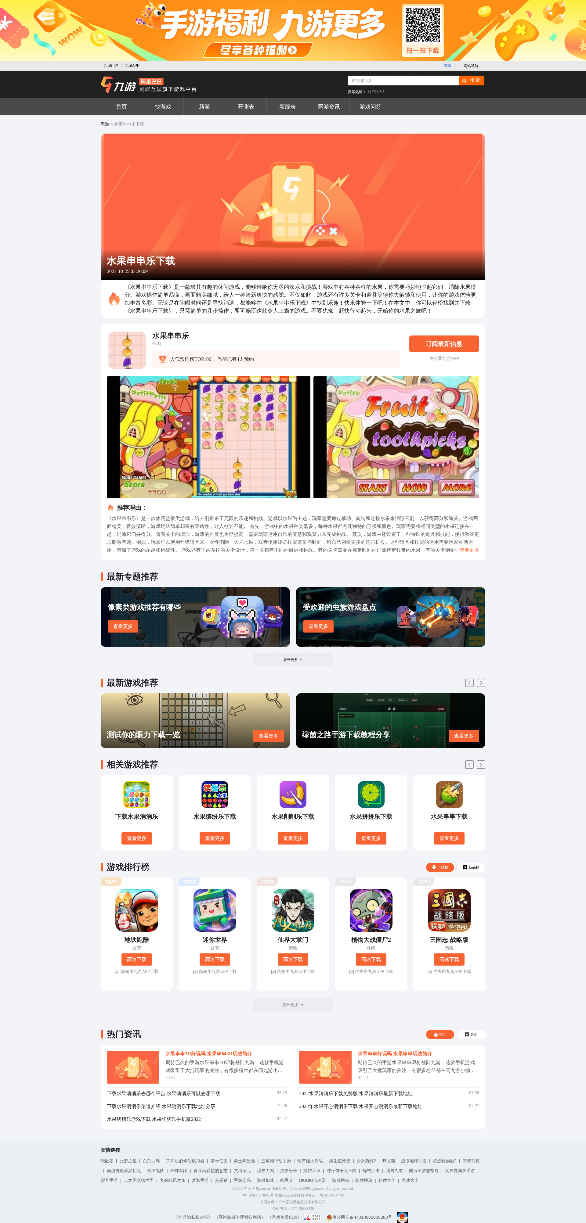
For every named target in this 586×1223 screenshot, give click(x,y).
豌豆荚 (286, 1180)
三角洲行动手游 (276, 1160)
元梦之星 (128, 1160)
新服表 (287, 107)
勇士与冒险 (244, 1160)
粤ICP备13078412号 (258, 1195)
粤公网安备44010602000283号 (362, 1217)
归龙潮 (388, 1160)
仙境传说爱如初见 (124, 1170)
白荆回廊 (151, 1160)
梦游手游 (200, 1180)
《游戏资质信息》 (284, 1217)
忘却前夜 (471, 1160)
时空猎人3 (376, 92)
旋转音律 (311, 1170)
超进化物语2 (445, 1160)
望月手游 (109, 1180)
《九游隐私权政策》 (193, 1217)
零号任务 (219, 1160)
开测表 (246, 107)
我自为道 (394, 1170)
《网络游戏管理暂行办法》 (240, 1217)
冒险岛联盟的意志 (211, 1170)
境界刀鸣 (265, 1170)
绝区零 (107, 1160)
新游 (204, 107)
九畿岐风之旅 (173, 1180)
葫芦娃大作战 (310, 1160)
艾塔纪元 (242, 1170)
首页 (121, 107)
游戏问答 (371, 107)
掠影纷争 (288, 1170)
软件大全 (387, 1180)
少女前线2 (366, 1160)
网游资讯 (329, 107)
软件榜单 (363, 1180)
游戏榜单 (340, 1180)
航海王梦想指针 (424, 1170)
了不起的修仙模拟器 (185, 1160)
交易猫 (221, 1180)
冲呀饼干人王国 (341, 1170)
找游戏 (163, 107)
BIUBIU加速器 (312, 1180)
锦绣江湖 (371, 1170)
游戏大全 (410, 1180)
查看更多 (123, 626)
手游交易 (242, 1180)
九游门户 (111, 65)
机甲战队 (155, 1170)
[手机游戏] (149, 85)
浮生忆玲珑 (339, 1160)
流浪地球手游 (414, 1160)
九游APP (132, 65)
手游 (105, 124)
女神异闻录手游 (460, 1170)
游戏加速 (265, 1180)
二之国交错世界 (139, 1180)
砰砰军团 (178, 1170)
